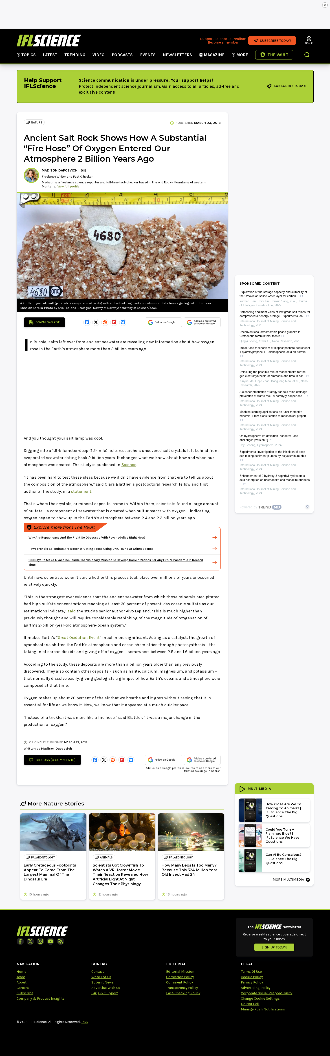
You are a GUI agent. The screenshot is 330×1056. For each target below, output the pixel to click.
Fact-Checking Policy (183, 993)
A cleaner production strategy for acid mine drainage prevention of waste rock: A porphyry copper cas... (273, 394)
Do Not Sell (250, 1004)
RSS (84, 1022)
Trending (74, 54)
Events (148, 54)
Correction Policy (180, 977)
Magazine (214, 54)
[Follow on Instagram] (40, 941)
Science (128, 464)
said (72, 611)
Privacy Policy (252, 982)
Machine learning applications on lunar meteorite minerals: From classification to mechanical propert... (274, 414)
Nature (36, 122)
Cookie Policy (252, 977)
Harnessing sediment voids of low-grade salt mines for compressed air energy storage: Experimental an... (275, 314)
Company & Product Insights (40, 998)
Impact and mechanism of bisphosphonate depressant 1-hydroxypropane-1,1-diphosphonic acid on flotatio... (275, 350)
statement (81, 491)
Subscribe (25, 993)
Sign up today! (274, 947)
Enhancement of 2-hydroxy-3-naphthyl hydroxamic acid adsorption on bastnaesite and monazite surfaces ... (275, 480)
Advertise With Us (105, 988)
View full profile (68, 186)
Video (98, 54)
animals (106, 857)
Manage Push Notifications (263, 1009)
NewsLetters (177, 54)
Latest (50, 54)
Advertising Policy (255, 988)
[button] (307, 55)
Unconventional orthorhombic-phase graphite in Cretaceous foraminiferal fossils (270, 334)
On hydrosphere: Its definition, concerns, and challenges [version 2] (269, 438)
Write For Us (101, 977)
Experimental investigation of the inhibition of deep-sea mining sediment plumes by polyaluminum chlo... (274, 454)
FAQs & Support (104, 993)
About (21, 982)
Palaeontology (43, 857)
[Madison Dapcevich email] (83, 170)
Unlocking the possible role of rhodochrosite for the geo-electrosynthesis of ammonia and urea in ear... (273, 374)
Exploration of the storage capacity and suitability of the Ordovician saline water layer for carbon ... (273, 294)
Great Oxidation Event (79, 637)
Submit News (102, 982)
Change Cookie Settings (260, 998)
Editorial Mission (180, 971)
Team (21, 977)
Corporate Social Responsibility (266, 993)
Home (21, 971)
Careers (23, 988)
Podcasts (122, 54)
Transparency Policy (182, 988)
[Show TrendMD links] (307, 506)
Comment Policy (179, 982)
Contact (97, 971)
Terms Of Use (251, 971)
